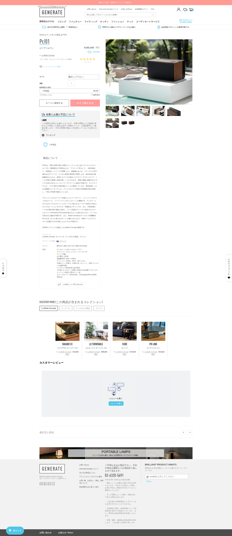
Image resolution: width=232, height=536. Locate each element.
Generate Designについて (108, 9)
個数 (41, 83)
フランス (82, 237)
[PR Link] (153, 331)
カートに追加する (54, 103)
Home (41, 35)
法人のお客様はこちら (87, 473)
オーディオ (60, 237)
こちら (49, 95)
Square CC (67, 344)
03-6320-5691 (186, 22)
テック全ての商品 (53, 35)
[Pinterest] (49, 483)
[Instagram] (53, 483)
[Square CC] (67, 331)
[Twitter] (41, 483)
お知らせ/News (126, 9)
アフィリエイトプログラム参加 (90, 476)
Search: (153, 14)
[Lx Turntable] (96, 331)
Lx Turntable (96, 344)
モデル (41, 77)
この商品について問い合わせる (72, 284)
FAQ (152, 9)
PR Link (153, 344)
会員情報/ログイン (141, 9)
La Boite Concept (48, 55)
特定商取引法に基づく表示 (89, 487)
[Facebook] (45, 483)
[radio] (69, 91)
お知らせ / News (65, 532)
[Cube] (125, 331)
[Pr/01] (112, 115)
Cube (124, 344)
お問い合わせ (91, 9)
